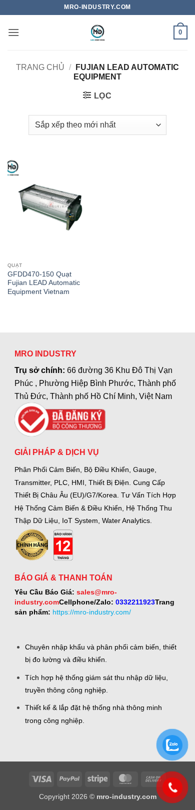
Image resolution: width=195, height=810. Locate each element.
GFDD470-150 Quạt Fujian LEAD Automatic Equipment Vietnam (44, 283)
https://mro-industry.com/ (91, 612)
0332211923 (135, 602)
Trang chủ (40, 67)
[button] (14, 32)
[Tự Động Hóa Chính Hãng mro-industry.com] (98, 32)
